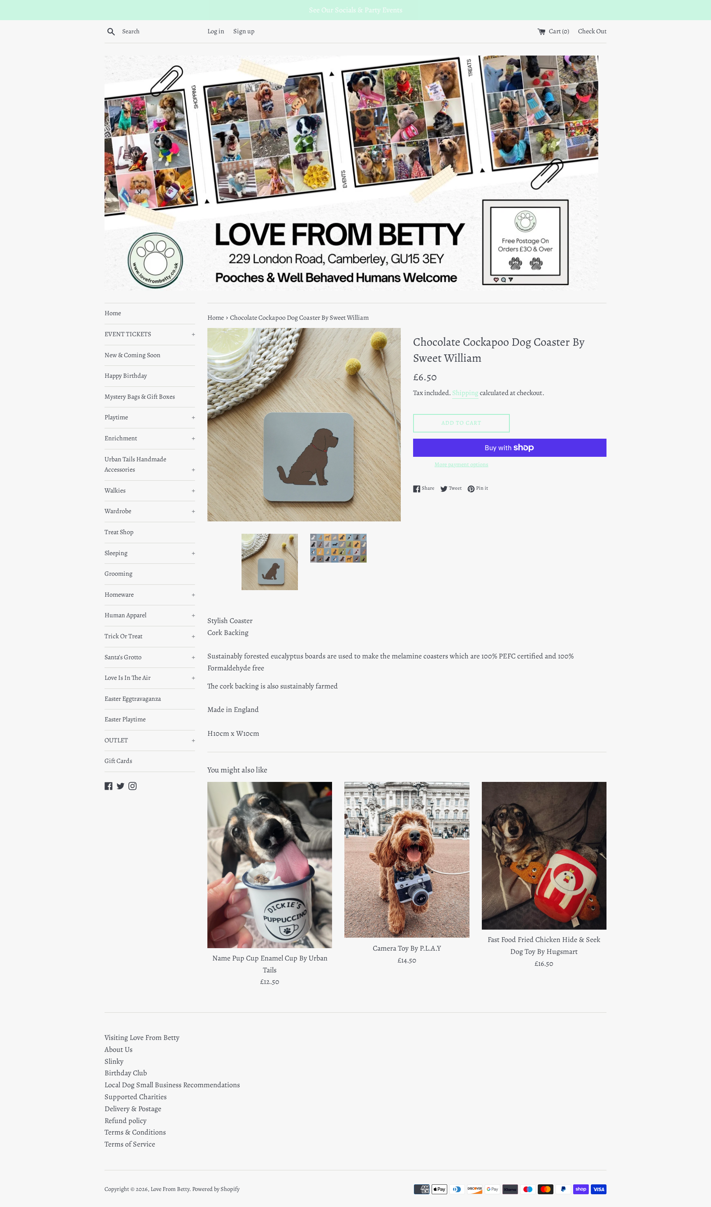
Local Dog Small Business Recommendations (172, 1085)
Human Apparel (150, 615)
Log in (215, 31)
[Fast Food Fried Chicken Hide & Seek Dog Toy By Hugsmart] (544, 856)
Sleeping (150, 553)
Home (113, 313)
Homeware (150, 594)
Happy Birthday (126, 375)
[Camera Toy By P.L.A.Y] (406, 860)
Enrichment (150, 438)
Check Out (592, 31)
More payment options (461, 464)
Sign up (244, 31)
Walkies (150, 490)
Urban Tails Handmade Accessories (150, 464)
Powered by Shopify (215, 1189)
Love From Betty (170, 1189)
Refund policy (125, 1121)
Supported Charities (136, 1097)
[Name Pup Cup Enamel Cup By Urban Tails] (269, 865)
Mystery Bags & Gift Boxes (140, 396)
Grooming (118, 573)
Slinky (114, 1061)
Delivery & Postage (133, 1109)
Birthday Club (126, 1073)
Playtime (150, 417)
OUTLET (150, 740)
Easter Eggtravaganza (133, 698)
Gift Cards (118, 760)
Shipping (465, 393)
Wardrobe (150, 511)
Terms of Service (130, 1144)
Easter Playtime (125, 719)
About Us (118, 1049)
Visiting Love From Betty (142, 1037)
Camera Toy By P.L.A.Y (407, 948)
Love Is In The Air (150, 677)
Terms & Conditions (135, 1132)
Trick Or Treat (150, 636)
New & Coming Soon (132, 355)
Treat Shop (119, 532)
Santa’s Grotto (150, 657)
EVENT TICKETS (150, 334)
